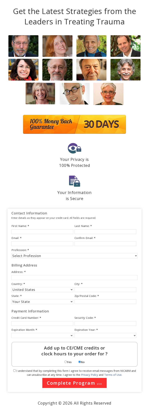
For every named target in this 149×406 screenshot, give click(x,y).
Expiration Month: (24, 330)
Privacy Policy (89, 374)
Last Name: (83, 226)
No (83, 362)
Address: (18, 272)
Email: (16, 238)
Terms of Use (113, 374)
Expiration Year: (86, 330)
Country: (18, 284)
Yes (69, 362)
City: (78, 284)
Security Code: (85, 317)
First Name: (20, 226)
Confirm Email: (85, 238)
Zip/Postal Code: (86, 296)
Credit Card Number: (26, 317)
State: (16, 296)
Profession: (20, 250)
